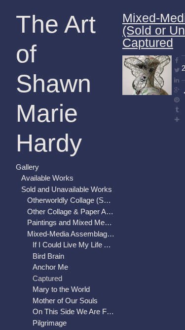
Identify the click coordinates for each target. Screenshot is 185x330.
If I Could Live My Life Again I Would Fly (73, 244)
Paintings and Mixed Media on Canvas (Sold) (71, 222)
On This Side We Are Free (73, 311)
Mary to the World (61, 289)
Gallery (27, 167)
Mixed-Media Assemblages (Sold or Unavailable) (71, 234)
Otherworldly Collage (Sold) (71, 200)
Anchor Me (50, 267)
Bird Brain (48, 256)
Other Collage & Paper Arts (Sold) (71, 211)
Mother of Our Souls (65, 300)
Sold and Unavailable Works (66, 189)
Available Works (47, 178)
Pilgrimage (50, 323)
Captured (47, 278)
